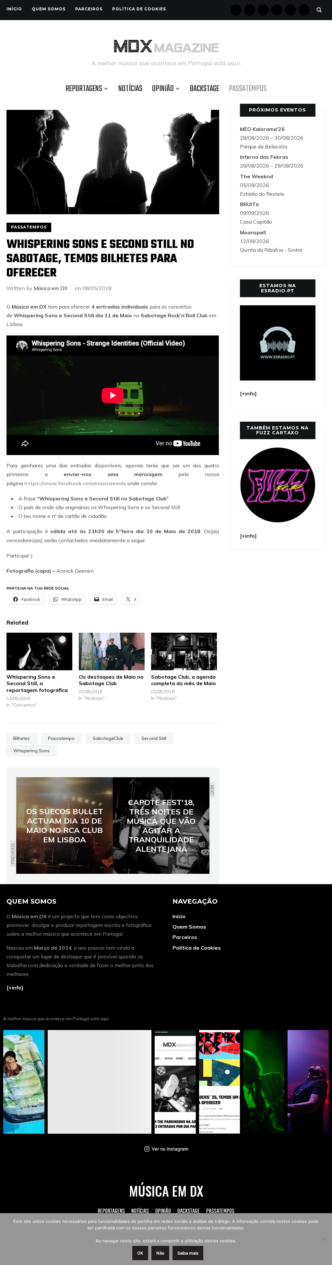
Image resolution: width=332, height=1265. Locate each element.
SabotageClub (108, 738)
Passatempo (61, 738)
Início (14, 8)
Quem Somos (48, 8)
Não (160, 1253)
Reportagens (83, 88)
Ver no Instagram (170, 1149)
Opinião (163, 88)
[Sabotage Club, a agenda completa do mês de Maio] (184, 651)
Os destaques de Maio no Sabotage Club (111, 680)
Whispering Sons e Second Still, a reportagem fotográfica (37, 683)
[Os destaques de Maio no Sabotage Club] (112, 651)
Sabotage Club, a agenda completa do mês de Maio (183, 680)
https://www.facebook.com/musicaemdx (75, 483)
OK (140, 1253)
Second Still (153, 738)
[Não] (324, 1239)
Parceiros (88, 8)
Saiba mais (187, 1253)
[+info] (14, 987)
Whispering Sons (31, 751)
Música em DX (50, 288)
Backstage (204, 88)
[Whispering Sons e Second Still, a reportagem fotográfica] (39, 651)
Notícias (130, 88)
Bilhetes (21, 738)
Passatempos (248, 88)
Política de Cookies (139, 8)
